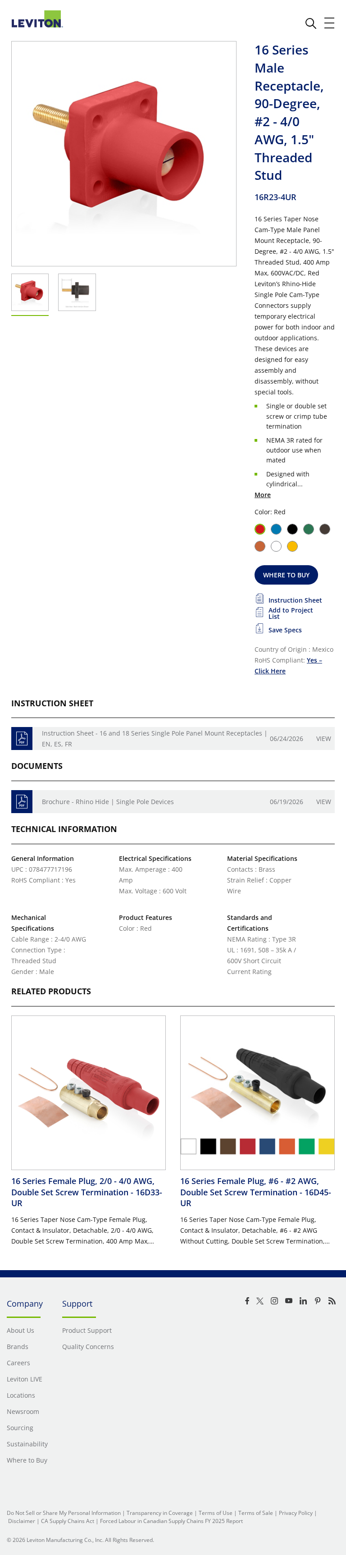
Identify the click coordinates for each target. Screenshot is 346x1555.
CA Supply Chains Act (67, 1521)
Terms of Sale (255, 1513)
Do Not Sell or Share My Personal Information (64, 1513)
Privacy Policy (296, 1513)
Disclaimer (21, 1521)
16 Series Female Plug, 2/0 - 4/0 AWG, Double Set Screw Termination (86, 1191)
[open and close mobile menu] (329, 23)
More (263, 494)
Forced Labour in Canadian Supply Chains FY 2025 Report (171, 1521)
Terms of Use (215, 1513)
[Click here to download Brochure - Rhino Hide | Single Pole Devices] (21, 801)
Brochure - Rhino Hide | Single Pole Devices (108, 801)
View (323, 738)
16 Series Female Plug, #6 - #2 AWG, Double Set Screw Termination (255, 1191)
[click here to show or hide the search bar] (310, 23)
